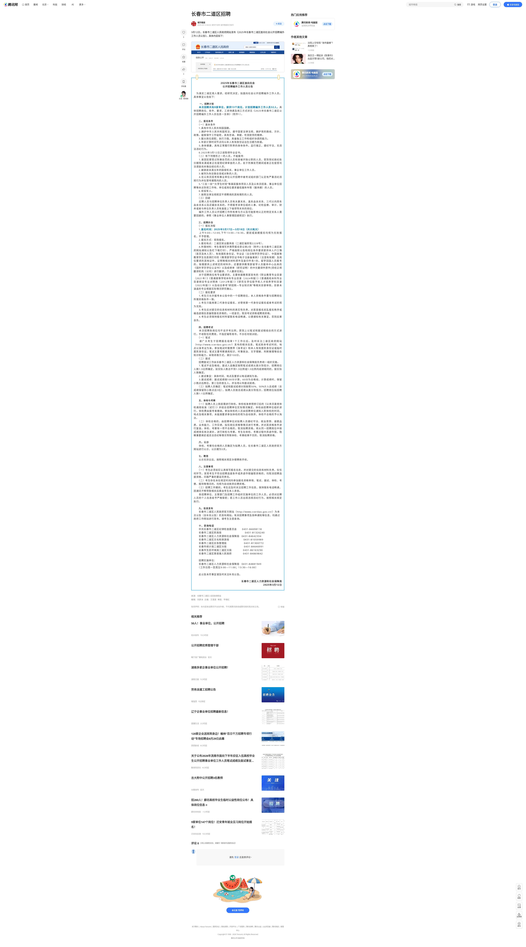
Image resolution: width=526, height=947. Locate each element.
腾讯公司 (234, 938)
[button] (327, 24)
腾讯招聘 (249, 926)
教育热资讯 (196, 768)
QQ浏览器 (266, 926)
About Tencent (205, 926)
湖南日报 (195, 679)
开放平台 (233, 926)
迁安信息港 (196, 834)
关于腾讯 (195, 926)
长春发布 (195, 790)
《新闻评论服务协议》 (228, 843)
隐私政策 (224, 926)
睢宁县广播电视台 (199, 657)
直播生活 (195, 723)
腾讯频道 (275, 926)
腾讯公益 (258, 926)
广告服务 (241, 926)
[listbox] (237, 725)
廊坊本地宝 (196, 812)
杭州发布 (195, 635)
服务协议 (216, 926)
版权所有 (241, 938)
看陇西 (194, 701)
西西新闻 (195, 746)
